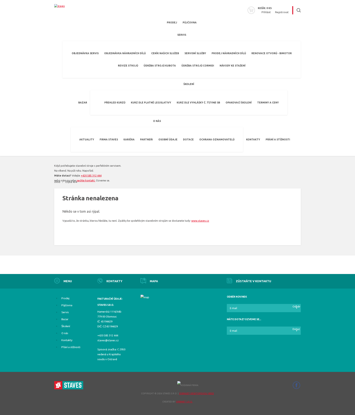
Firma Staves (109, 139)
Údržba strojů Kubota (160, 65)
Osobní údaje (168, 139)
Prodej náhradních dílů (229, 53)
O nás (157, 121)
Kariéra (129, 139)
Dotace (188, 139)
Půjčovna (190, 22)
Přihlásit (266, 12)
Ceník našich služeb (165, 53)
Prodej (172, 22)
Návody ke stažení (233, 65)
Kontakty (253, 139)
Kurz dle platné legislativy (151, 102)
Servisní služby (195, 53)
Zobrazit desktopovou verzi (196, 393)
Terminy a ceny (268, 102)
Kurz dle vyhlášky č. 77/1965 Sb (198, 102)
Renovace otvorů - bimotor (271, 53)
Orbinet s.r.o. (184, 401)
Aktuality (86, 139)
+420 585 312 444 (91, 175)
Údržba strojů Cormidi (197, 65)
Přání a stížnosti (278, 139)
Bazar (82, 102)
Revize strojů (128, 65)
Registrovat (282, 12)
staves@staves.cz (108, 340)
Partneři (146, 139)
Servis (181, 34)
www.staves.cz (200, 220)
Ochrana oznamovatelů (216, 139)
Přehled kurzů (114, 102)
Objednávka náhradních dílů (125, 53)
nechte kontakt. (86, 180)
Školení (188, 84)
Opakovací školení (239, 102)
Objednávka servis (85, 53)
